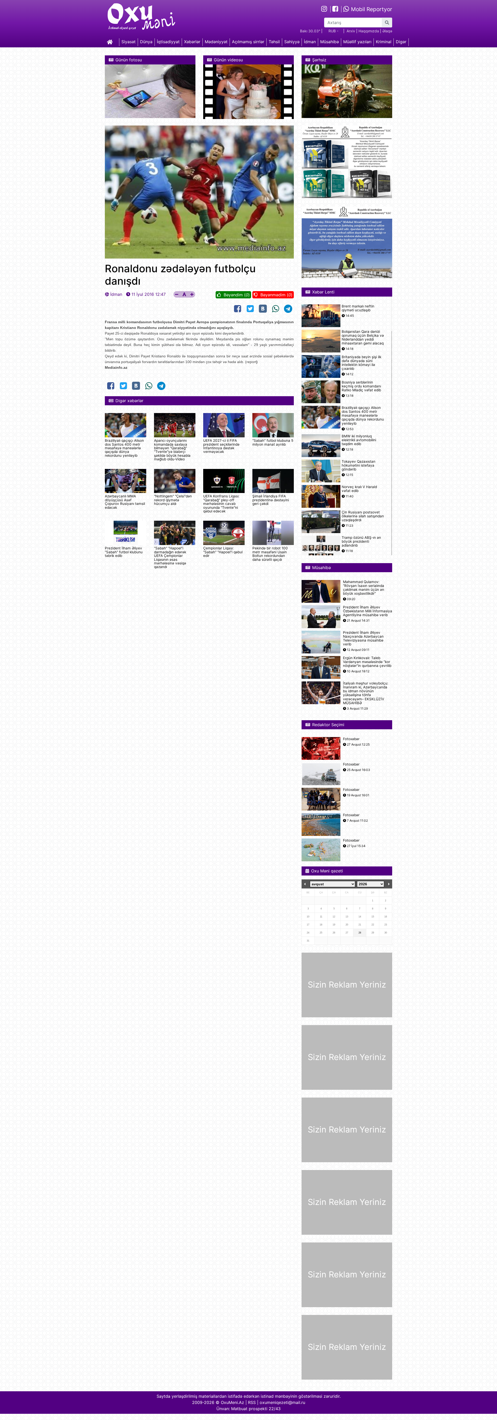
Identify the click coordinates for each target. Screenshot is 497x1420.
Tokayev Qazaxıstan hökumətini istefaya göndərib (358, 465)
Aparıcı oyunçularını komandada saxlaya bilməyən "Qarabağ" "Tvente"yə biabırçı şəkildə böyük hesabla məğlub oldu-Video (172, 449)
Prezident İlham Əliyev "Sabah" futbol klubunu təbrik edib (124, 552)
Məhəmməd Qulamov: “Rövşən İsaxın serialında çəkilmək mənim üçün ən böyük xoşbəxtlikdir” (363, 588)
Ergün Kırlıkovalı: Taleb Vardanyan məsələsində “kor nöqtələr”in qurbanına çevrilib (367, 662)
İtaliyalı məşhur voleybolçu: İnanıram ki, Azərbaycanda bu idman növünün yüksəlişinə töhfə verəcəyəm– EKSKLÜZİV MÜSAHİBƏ (365, 693)
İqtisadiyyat (168, 41)
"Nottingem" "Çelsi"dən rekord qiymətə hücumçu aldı (173, 500)
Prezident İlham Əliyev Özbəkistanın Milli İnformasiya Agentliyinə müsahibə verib (367, 611)
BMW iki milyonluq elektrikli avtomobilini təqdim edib (359, 440)
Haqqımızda (369, 31)
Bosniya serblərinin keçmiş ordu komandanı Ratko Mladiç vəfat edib (361, 386)
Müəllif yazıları (357, 41)
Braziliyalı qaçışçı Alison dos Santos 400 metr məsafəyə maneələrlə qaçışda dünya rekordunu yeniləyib (124, 448)
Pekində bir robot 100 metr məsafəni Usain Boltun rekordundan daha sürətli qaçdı (270, 553)
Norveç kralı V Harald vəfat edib (359, 489)
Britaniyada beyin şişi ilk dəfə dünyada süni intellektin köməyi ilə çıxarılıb (361, 363)
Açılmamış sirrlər (248, 41)
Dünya (146, 41)
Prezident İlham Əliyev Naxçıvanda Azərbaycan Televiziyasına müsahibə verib (363, 638)
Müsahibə (329, 41)
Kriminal (383, 41)
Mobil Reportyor (370, 9)
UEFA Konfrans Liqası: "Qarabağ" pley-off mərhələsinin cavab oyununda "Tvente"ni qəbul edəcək (221, 503)
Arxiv (351, 31)
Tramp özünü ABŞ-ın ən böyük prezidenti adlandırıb (361, 541)
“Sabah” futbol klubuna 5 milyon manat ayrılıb (272, 442)
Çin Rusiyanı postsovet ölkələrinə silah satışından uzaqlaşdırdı (363, 516)
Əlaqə (387, 31)
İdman (310, 41)
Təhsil (274, 41)
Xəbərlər (192, 41)
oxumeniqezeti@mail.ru (282, 1402)
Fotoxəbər (351, 739)
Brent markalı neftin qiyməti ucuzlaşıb (358, 308)
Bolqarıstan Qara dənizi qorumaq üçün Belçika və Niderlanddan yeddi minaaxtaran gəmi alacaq (363, 337)
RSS (252, 1402)
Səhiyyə (291, 41)
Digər (401, 41)
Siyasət (128, 41)
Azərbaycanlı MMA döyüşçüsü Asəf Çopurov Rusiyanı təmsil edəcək (125, 501)
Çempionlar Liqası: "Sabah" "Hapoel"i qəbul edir (223, 552)
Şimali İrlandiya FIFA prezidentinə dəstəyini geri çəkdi (270, 500)
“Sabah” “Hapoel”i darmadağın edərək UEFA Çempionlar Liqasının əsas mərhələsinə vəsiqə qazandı (170, 557)
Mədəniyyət (216, 41)
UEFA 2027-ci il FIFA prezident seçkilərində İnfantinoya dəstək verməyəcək (221, 446)
